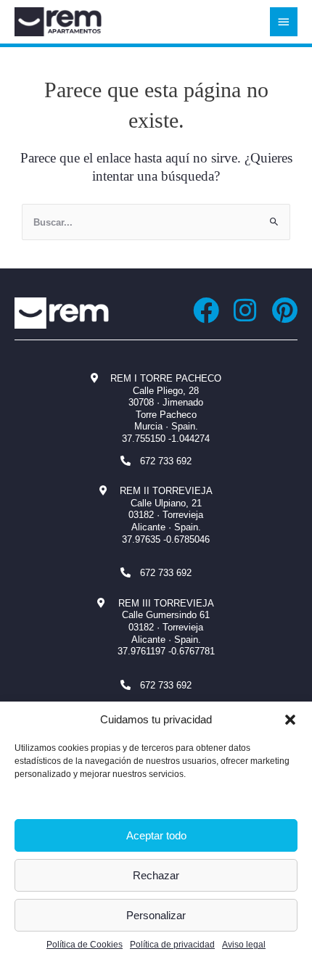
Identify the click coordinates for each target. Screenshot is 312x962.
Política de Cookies (84, 945)
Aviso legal (244, 945)
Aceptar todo (156, 835)
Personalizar (156, 915)
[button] (290, 719)
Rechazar (156, 875)
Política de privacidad (172, 945)
